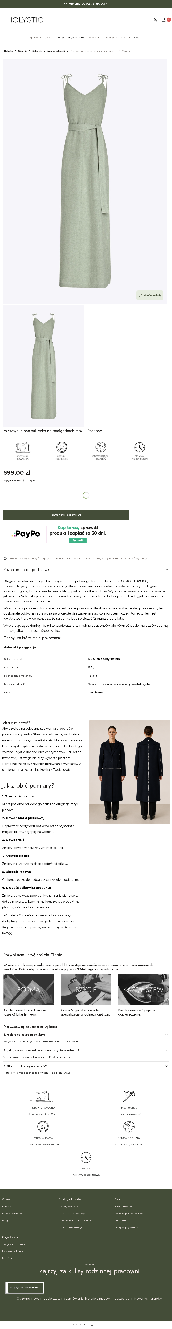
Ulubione (7, 1258)
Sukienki (37, 51)
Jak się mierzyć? (125, 1206)
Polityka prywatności (128, 1227)
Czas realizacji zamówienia (74, 1220)
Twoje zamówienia (13, 1244)
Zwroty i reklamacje (70, 1227)
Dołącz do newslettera (26, 1287)
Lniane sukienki (56, 51)
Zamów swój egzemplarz (66, 515)
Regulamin (121, 1220)
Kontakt (7, 1206)
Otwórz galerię (152, 295)
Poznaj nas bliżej (12, 1213)
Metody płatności (68, 1206)
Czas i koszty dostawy (71, 1213)
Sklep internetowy (81, 1325)
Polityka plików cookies (129, 1213)
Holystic (8, 51)
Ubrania (22, 51)
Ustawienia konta (12, 1251)
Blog (5, 1220)
